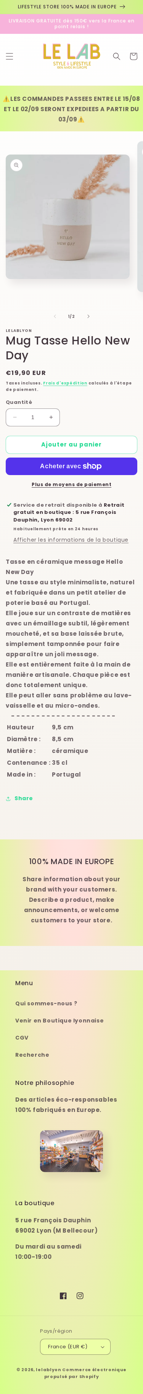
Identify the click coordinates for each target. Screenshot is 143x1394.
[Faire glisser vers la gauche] (55, 316)
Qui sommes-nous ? (46, 1003)
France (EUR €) (68, 1346)
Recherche (32, 1055)
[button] (9, 56)
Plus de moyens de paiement (71, 484)
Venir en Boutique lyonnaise (59, 1020)
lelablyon (48, 1370)
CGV (22, 1038)
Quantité (19, 402)
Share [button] (23, 798)
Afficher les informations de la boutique (71, 540)
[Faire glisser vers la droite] (88, 316)
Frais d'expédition (65, 383)
